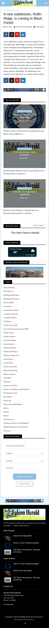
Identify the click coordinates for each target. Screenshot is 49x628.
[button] (24, 500)
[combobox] (24, 453)
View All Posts (39, 225)
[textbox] (9, 453)
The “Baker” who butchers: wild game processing (26, 551)
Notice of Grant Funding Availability (24, 116)
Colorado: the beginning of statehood (24, 193)
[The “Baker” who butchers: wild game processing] (7, 552)
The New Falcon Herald (24, 27)
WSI (15, 620)
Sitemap (20, 620)
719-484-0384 (8, 604)
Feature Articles (11, 10)
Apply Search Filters (24, 477)
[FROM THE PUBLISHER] (7, 538)
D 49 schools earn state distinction (24, 153)
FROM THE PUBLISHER (23, 536)
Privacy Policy (29, 620)
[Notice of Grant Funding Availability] (7, 545)
